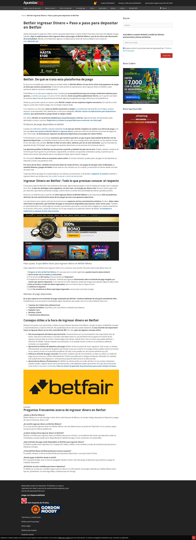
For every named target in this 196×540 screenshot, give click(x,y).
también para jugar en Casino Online (46, 96)
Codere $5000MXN (107, 3)
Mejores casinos (50, 8)
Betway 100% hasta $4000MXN (130, 3)
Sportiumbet (102, 8)
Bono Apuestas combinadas (45, 366)
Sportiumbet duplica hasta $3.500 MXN (159, 3)
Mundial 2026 (133, 8)
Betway (113, 8)
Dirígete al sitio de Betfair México (42, 272)
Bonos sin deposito (66, 8)
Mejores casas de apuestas (32, 8)
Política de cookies (64, 538)
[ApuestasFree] (32, 3)
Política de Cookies (29, 530)
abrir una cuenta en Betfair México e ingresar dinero (51, 131)
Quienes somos (27, 534)
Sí (193, 538)
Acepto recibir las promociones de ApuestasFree (147, 49)
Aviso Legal (26, 526)
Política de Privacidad (30, 521)
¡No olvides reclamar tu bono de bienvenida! (65, 176)
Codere (92, 8)
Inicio (23, 15)
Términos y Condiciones (31, 517)
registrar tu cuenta (100, 174)
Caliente (122, 8)
